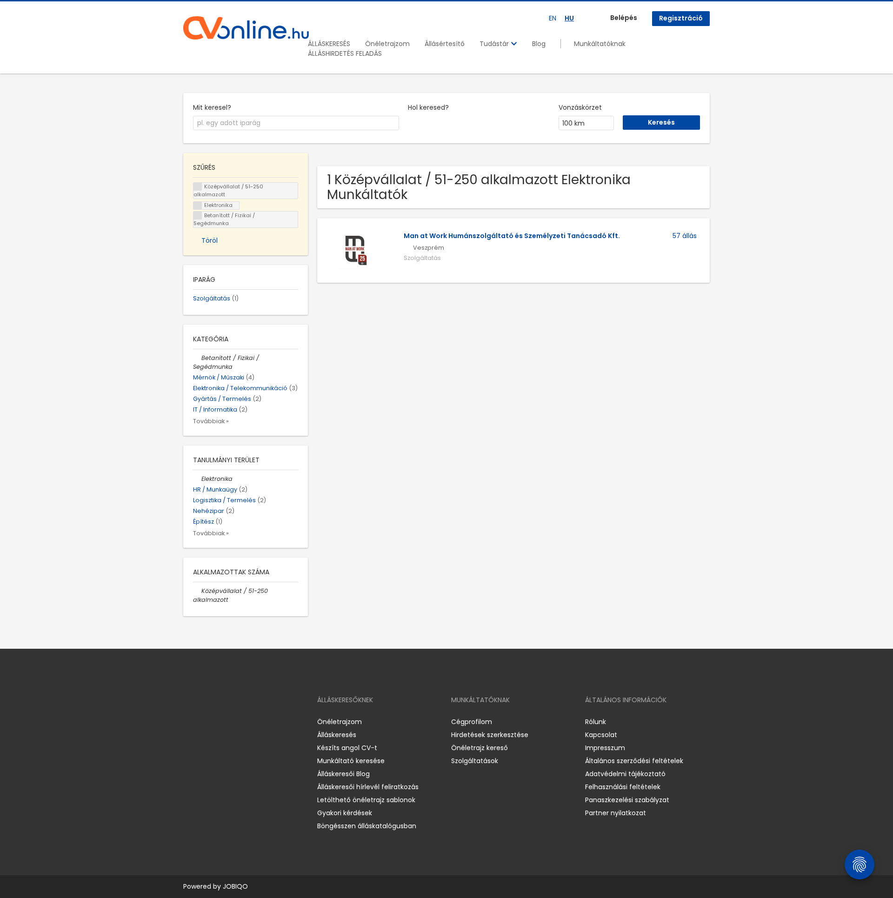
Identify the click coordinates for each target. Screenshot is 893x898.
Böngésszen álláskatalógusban (366, 826)
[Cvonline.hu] (246, 28)
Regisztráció (681, 18)
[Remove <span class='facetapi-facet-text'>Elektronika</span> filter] (197, 206)
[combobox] (296, 123)
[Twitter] (234, 722)
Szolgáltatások (474, 760)
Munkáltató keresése (351, 760)
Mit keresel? (212, 107)
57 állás (685, 235)
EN (552, 18)
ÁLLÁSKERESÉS (329, 43)
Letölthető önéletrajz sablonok (366, 800)
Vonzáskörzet (580, 107)
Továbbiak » (211, 421)
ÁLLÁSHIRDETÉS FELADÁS (345, 53)
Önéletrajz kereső (479, 747)
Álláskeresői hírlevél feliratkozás (368, 787)
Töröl (209, 240)
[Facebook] (190, 722)
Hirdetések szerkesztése (489, 734)
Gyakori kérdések (344, 813)
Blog (539, 43)
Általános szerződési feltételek (634, 760)
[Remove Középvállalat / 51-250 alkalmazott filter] (197, 591)
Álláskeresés (336, 734)
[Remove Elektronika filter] (197, 479)
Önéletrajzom (387, 43)
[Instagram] (205, 722)
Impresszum (605, 747)
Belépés (623, 17)
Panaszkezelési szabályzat (627, 800)
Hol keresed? (428, 107)
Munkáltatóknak (600, 43)
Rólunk (595, 721)
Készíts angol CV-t (347, 747)
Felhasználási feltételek (622, 787)
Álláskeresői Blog (343, 773)
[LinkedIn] (220, 722)
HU (569, 18)
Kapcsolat (601, 734)
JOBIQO (235, 886)
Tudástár (495, 43)
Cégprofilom (471, 721)
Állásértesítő (445, 43)
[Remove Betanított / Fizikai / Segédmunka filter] (197, 358)
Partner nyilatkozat (615, 813)
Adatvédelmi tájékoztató (625, 773)
